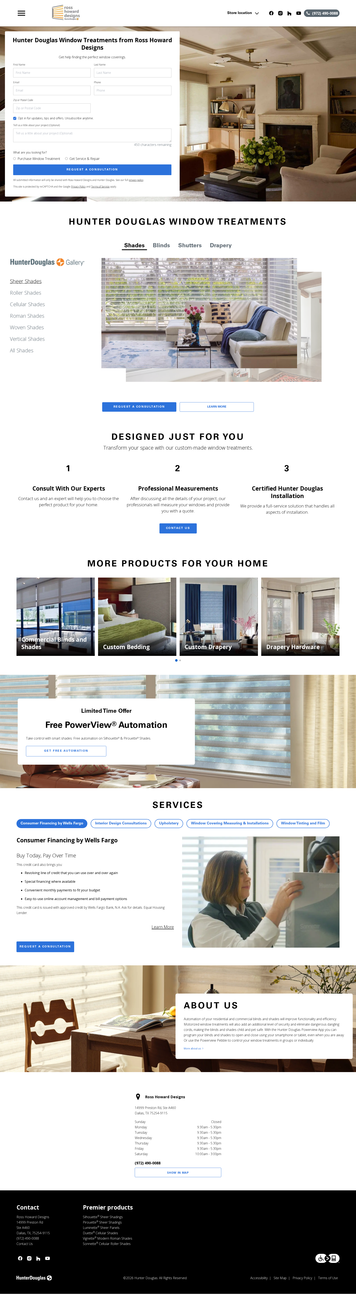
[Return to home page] (101, 13)
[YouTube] (298, 13)
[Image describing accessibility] (327, 1258)
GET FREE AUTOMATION (66, 751)
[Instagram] (280, 13)
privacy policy (136, 180)
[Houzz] (289, 13)
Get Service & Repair (84, 158)
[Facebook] (271, 13)
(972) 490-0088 (147, 1162)
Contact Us (178, 528)
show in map (178, 1172)
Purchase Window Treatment (39, 158)
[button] (21, 13)
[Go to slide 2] (180, 660)
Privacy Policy (78, 186)
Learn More (216, 407)
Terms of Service (100, 186)
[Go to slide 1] (176, 660)
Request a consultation (45, 946)
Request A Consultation (139, 407)
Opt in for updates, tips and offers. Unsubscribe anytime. (56, 118)
